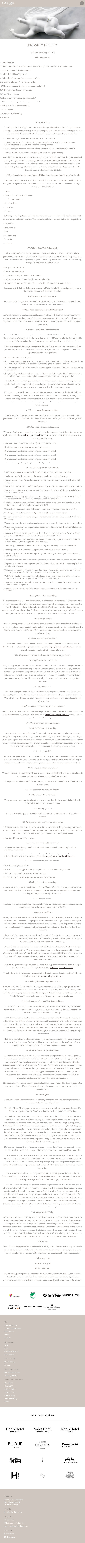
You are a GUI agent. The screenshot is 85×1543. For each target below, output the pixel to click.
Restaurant (8, 1342)
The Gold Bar (9, 1362)
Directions (8, 1383)
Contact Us (8, 1386)
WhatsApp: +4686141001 (13, 1523)
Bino (6, 1348)
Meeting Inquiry (10, 1376)
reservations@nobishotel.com (16, 1526)
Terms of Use (9, 1392)
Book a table (9, 1355)
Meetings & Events (11, 1369)
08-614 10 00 (9, 1520)
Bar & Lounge (9, 1359)
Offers (6, 1335)
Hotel (6, 1322)
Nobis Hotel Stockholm (13, 1380)
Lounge (7, 1365)
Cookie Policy (9, 1395)
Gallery (7, 1338)
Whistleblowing (10, 1399)
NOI (6, 1345)
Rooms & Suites (10, 1325)
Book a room (9, 1331)
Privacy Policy (9, 1389)
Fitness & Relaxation (12, 1328)
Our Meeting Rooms (12, 1372)
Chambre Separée (11, 1351)
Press (6, 1402)
